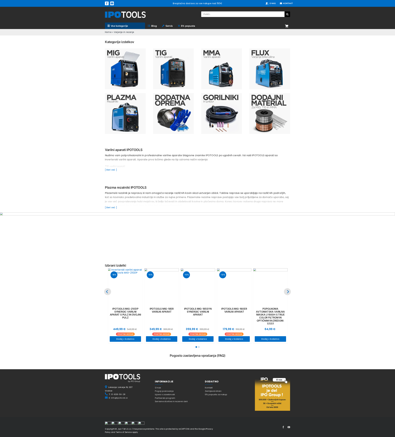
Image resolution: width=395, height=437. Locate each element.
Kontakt (209, 387)
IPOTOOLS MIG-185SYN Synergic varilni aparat (198, 311)
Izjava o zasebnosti (165, 394)
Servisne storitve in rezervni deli (171, 401)
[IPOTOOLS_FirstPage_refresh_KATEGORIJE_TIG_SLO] (173, 49)
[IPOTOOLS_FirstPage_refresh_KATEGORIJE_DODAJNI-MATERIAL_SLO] (269, 94)
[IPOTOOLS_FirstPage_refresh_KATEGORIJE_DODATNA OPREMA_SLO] (173, 94)
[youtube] (112, 3)
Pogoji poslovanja (164, 391)
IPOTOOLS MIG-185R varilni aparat (162, 310)
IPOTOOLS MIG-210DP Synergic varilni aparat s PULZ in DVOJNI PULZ (125, 313)
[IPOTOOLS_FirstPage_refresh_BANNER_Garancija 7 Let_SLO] (197, 213)
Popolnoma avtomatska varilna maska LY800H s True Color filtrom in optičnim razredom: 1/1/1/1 (270, 316)
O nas (158, 387)
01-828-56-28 (118, 394)
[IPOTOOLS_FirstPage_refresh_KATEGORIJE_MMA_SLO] (221, 49)
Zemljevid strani (213, 391)
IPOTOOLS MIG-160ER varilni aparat (234, 310)
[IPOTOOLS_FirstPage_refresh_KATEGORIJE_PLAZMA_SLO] (125, 94)
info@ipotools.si (119, 397)
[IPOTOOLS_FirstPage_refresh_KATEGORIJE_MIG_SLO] (125, 49)
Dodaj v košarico (125, 339)
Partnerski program (165, 398)
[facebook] (107, 3)
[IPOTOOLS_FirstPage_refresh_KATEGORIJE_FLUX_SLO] (269, 49)
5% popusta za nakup (216, 394)
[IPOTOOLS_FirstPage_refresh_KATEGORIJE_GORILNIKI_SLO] (221, 94)
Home (108, 32)
